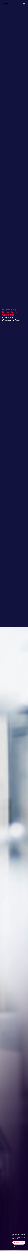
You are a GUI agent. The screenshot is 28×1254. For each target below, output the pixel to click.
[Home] (5, 4)
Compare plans (17, 1246)
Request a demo (18, 1242)
